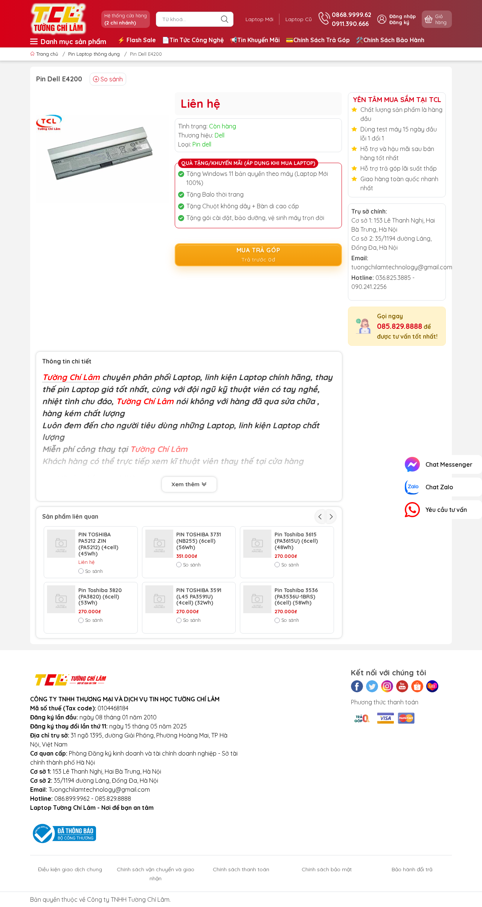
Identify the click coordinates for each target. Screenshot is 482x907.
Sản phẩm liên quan (70, 516)
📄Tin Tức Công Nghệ (193, 40)
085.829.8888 (399, 326)
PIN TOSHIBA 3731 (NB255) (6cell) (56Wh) (198, 540)
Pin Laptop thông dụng (94, 54)
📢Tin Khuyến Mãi (255, 40)
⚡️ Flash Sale (136, 40)
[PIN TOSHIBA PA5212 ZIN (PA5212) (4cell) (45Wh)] (61, 544)
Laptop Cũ (298, 19)
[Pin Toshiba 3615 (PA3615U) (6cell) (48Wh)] (257, 544)
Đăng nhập (402, 16)
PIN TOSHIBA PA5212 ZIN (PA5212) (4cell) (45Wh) (98, 544)
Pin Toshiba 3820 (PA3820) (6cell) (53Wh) (100, 596)
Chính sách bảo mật (327, 869)
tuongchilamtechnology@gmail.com (401, 267)
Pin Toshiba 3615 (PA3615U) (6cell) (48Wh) (296, 540)
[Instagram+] (387, 686)
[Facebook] (357, 686)
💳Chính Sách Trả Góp (318, 40)
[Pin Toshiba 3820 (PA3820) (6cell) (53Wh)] (61, 599)
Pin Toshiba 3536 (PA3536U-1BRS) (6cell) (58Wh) (296, 596)
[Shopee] (417, 686)
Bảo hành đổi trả (412, 869)
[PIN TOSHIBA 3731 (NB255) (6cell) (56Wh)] (159, 544)
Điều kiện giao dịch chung (70, 869)
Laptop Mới (259, 19)
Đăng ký (399, 22)
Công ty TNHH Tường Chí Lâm (128, 899)
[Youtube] (402, 686)
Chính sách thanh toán (241, 869)
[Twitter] (372, 686)
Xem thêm (186, 484)
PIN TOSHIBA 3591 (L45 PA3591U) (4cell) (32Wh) (198, 596)
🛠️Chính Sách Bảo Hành (390, 40)
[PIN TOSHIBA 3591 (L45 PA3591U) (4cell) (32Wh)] (159, 599)
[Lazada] (432, 686)
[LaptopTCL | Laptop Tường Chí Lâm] (58, 18)
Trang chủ (47, 54)
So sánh (112, 79)
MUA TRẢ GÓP (258, 254)
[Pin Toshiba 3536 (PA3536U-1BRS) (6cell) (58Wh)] (257, 599)
